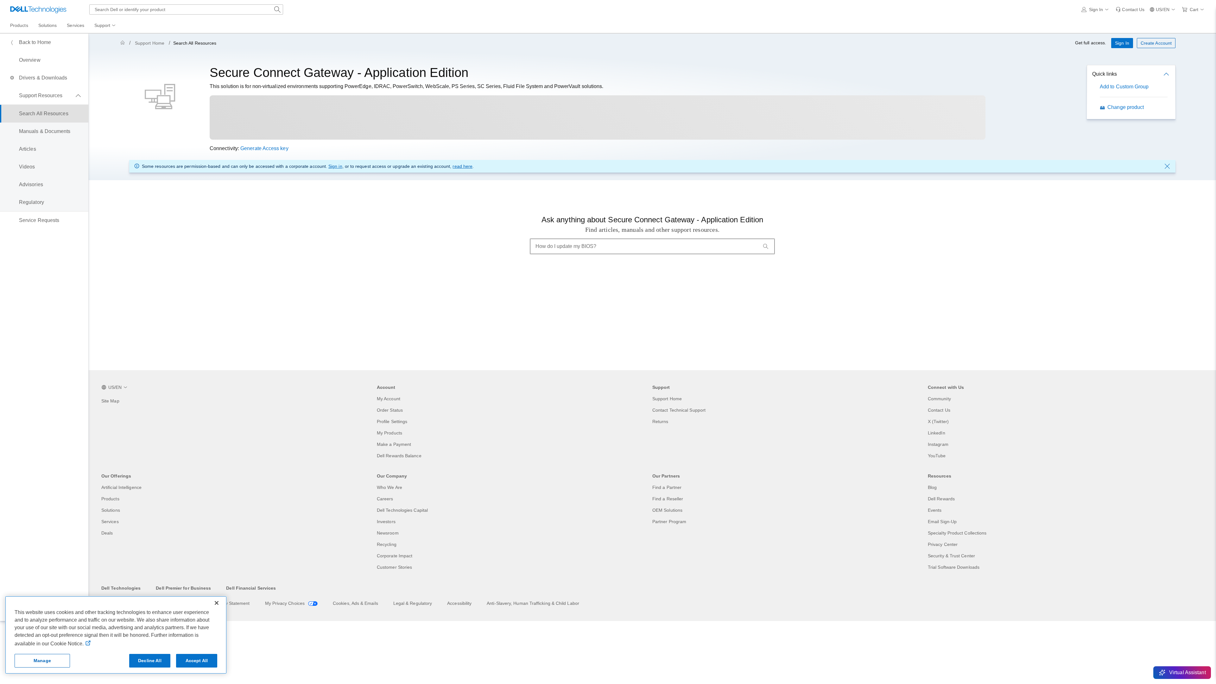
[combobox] (186, 9)
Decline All (150, 660)
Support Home (149, 43)
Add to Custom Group (1124, 86)
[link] (1130, 9)
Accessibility (459, 603)
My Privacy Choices (285, 603)
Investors (386, 521)
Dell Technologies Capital (402, 510)
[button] (1096, 9)
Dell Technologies (121, 588)
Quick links (1104, 74)
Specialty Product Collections (957, 532)
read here (462, 166)
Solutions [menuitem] (47, 25)
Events (934, 510)
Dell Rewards (941, 498)
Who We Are (389, 487)
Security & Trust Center (951, 555)
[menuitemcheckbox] (44, 95)
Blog (932, 487)
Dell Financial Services (251, 588)
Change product (1125, 107)
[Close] (217, 603)
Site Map (110, 400)
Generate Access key (264, 148)
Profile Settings (392, 421)
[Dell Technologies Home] (38, 9)
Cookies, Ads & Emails (355, 603)
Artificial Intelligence (121, 487)
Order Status (390, 410)
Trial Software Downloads (953, 567)
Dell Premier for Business (183, 588)
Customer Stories (394, 567)
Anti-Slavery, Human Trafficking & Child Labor (533, 603)
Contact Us (939, 410)
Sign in (335, 166)
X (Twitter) (938, 421)
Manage (42, 660)
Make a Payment (394, 444)
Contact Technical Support (679, 410)
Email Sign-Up (942, 521)
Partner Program (669, 521)
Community (939, 398)
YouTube (937, 455)
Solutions (110, 510)
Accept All (197, 660)
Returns (660, 421)
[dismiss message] (1167, 166)
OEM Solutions (667, 510)
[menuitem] (105, 25)
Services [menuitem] (75, 25)
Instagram (938, 444)
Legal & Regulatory (412, 603)
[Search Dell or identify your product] (277, 9)
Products (110, 498)
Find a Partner (666, 487)
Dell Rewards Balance (399, 455)
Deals (107, 532)
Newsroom (388, 532)
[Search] (766, 246)
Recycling (386, 544)
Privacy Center (943, 544)
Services (110, 521)
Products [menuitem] (19, 25)
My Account (388, 398)
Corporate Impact (394, 555)
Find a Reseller (667, 498)
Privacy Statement (231, 603)
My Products (389, 432)
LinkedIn (936, 432)
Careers (385, 498)
